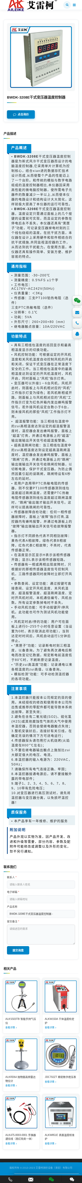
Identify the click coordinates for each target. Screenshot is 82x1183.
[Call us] (77, 323)
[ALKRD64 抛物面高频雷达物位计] (21, 1054)
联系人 (12, 877)
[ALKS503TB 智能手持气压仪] (21, 996)
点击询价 (23, 114)
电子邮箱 (13, 891)
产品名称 (12, 906)
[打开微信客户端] (51, 1178)
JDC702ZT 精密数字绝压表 (60, 1076)
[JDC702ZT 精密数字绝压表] (60, 1054)
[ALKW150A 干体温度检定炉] (60, 996)
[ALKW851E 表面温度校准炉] (60, 1112)
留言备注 (13, 921)
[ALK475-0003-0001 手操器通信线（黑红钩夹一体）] (21, 1112)
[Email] (77, 312)
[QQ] (77, 334)
